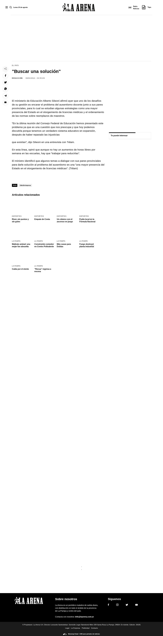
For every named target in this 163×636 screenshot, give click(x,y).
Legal (67, 628)
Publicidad (85, 628)
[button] (5, 75)
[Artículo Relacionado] (21, 206)
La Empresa (75, 628)
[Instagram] (117, 605)
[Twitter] (127, 605)
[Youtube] (136, 605)
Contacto (94, 628)
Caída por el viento (20, 269)
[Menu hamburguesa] (6, 7)
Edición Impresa (25, 185)
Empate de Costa (42, 219)
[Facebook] (108, 605)
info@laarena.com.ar (84, 617)
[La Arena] (79, 7)
